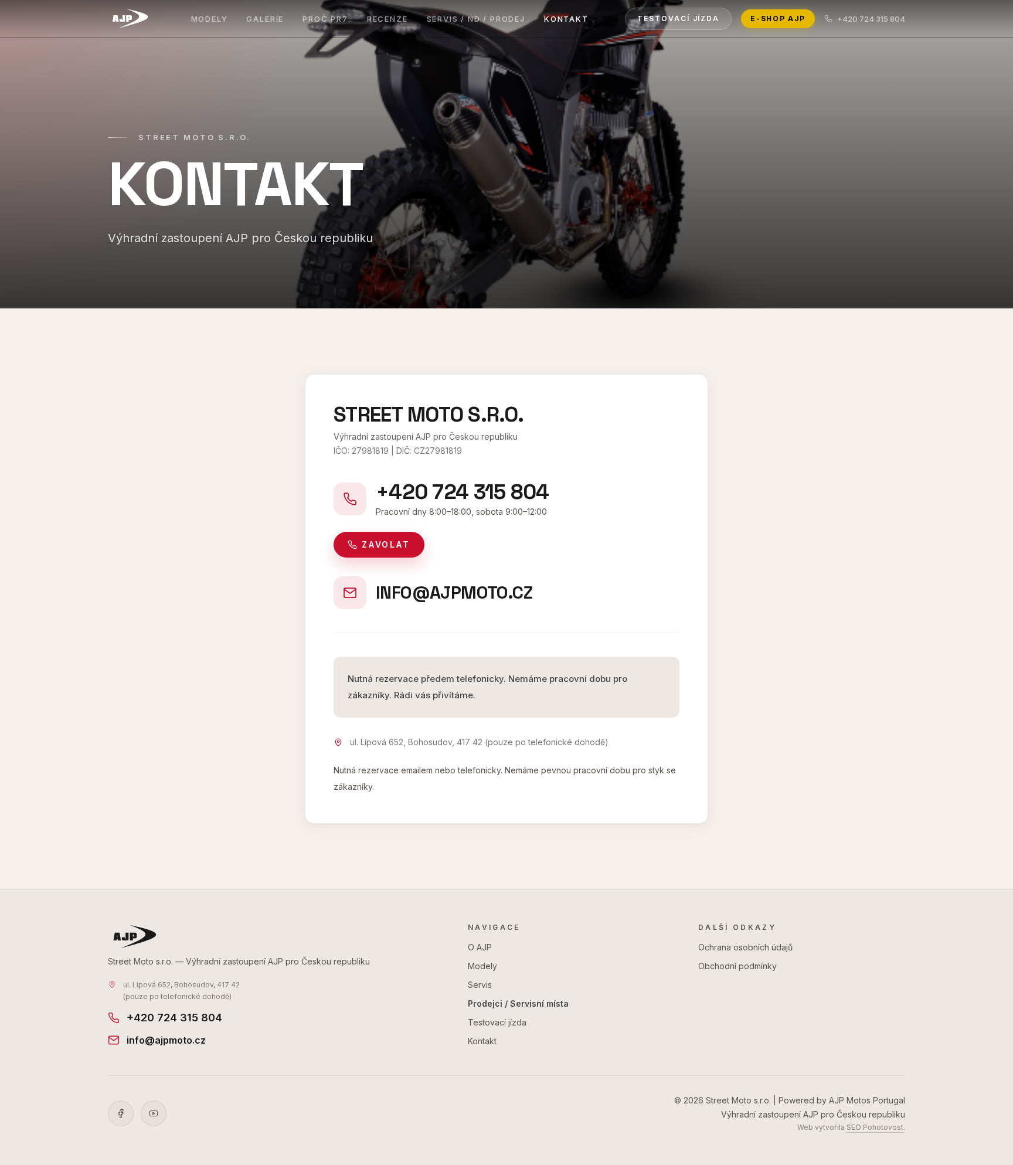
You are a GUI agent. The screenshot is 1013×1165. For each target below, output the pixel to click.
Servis (480, 985)
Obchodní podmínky (737, 966)
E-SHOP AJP (777, 18)
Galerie (265, 18)
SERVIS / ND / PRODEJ (476, 18)
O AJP (480, 947)
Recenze (387, 18)
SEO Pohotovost (875, 1127)
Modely (209, 18)
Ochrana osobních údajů (745, 947)
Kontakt (566, 18)
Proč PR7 (325, 18)
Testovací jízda (678, 18)
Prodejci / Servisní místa (518, 1003)
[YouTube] (153, 1113)
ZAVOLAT (386, 544)
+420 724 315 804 (871, 18)
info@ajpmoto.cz (166, 1040)
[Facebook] (121, 1113)
